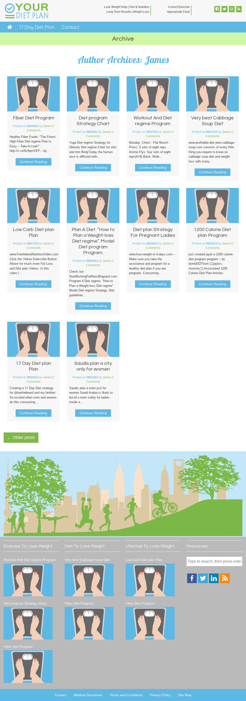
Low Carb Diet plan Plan (144, 560)
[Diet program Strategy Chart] (28, 624)
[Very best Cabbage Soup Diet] (89, 581)
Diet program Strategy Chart (25, 603)
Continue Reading (33, 162)
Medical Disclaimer (88, 695)
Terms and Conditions (126, 695)
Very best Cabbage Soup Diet (87, 560)
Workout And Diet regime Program (30, 560)
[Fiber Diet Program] (28, 667)
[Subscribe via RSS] (225, 582)
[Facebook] (192, 582)
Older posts (21, 437)
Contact (70, 27)
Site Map (184, 695)
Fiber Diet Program (33, 118)
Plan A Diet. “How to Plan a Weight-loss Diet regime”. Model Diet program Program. (93, 241)
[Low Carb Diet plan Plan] (150, 581)
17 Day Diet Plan (37, 27)
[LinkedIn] (214, 582)
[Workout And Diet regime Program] (28, 581)
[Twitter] (203, 582)
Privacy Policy (160, 695)
